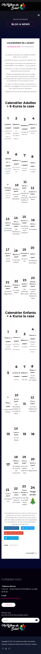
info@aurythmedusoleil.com (10, 598)
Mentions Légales (31, 644)
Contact (8, 605)
